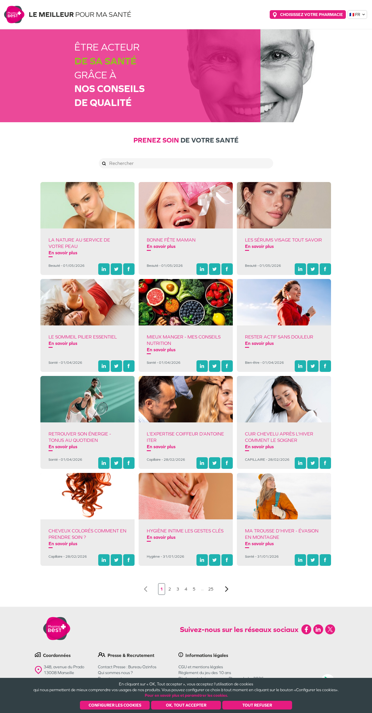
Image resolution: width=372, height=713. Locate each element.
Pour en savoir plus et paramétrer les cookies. (186, 695)
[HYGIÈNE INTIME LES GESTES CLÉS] (186, 496)
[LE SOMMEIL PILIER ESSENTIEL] (87, 302)
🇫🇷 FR (354, 14)
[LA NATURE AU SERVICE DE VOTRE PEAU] (87, 205)
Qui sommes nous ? (115, 672)
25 (210, 589)
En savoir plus (63, 252)
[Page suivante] (227, 589)
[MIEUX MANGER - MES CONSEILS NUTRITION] (186, 302)
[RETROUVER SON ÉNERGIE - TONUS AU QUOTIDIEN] (87, 399)
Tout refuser (257, 705)
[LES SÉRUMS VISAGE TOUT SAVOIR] (284, 205)
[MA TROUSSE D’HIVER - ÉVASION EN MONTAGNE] (284, 496)
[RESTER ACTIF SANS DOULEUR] (284, 302)
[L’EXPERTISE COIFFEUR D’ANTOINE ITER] (186, 399)
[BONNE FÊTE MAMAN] (186, 205)
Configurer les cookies (115, 705)
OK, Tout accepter (186, 705)
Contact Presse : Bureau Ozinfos (127, 667)
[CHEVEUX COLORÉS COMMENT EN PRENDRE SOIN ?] (87, 496)
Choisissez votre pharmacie (311, 14)
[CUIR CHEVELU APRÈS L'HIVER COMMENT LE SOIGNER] (284, 399)
